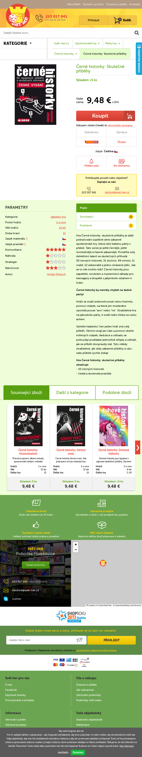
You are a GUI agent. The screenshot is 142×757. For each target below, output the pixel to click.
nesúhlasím (63, 752)
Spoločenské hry (85, 43)
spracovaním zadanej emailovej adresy (96, 650)
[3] (56, 268)
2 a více (61, 222)
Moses (122, 141)
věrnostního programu (120, 125)
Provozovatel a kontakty (19, 700)
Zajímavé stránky (15, 695)
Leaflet (91, 605)
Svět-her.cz (61, 43)
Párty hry (111, 43)
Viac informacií (126, 746)
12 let (62, 227)
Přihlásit (93, 20)
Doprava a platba (116, 4)
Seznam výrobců (93, 4)
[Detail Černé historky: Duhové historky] (114, 426)
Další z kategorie (72, 392)
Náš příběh (73, 4)
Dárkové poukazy (15, 724)
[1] (56, 256)
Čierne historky (64, 53)
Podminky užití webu (88, 700)
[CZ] (64, 238)
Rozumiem (78, 752)
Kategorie (15, 43)
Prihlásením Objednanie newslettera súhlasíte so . (71, 650)
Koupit (100, 116)
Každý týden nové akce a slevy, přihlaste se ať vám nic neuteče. (71, 630)
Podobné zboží (117, 392)
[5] (56, 250)
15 (64, 233)
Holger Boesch (56, 274)
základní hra (58, 216)
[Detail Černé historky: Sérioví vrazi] (71, 426)
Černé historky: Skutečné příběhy (104, 53)
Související (106, 216)
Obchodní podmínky (88, 695)
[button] (103, 563)
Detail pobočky (35, 565)
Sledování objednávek (89, 719)
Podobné (106, 225)
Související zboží (26, 392)
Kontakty (134, 4)
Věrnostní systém (15, 719)
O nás (8, 684)
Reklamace (82, 724)
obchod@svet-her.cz (117, 192)
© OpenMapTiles (104, 605)
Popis (83, 207)
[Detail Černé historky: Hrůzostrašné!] (28, 426)
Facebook (11, 689)
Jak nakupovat (85, 689)
